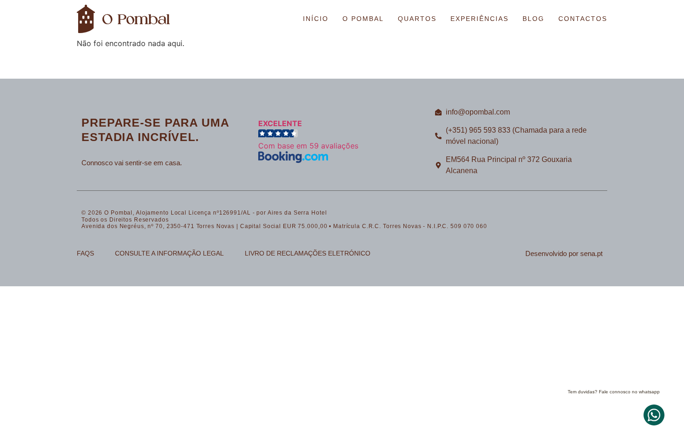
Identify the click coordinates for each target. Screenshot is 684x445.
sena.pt (591, 253)
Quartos (417, 18)
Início (316, 18)
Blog (533, 18)
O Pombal (363, 18)
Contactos (582, 18)
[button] (342, 142)
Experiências (479, 18)
